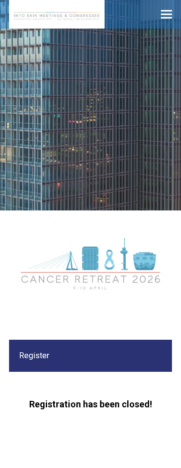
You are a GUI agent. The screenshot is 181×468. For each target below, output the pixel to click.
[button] (166, 14)
